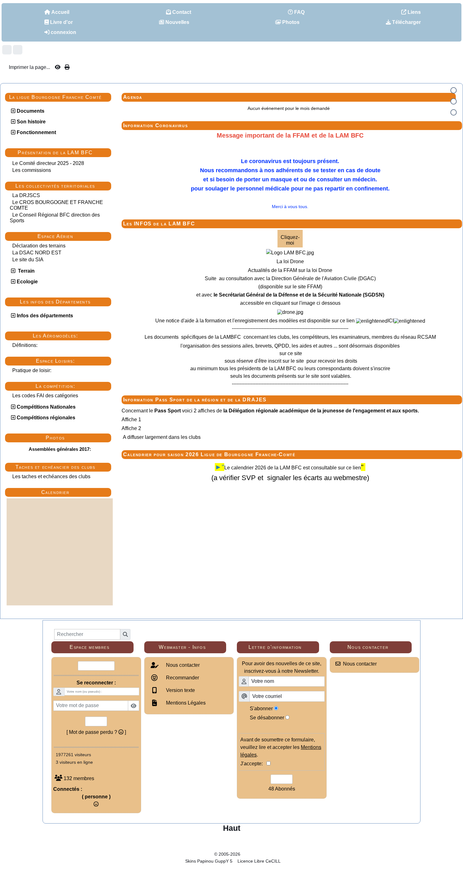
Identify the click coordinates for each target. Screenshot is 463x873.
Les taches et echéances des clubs (51, 476)
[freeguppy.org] (197, 854)
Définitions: (24, 345)
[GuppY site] (231, 848)
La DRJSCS (26, 195)
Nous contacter (182, 665)
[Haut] (453, 90)
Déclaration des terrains (39, 245)
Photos (77, 438)
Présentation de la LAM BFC (63, 153)
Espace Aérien (72, 236)
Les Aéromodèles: (70, 336)
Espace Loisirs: (72, 361)
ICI (390, 320)
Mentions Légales (185, 703)
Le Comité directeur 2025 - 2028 (48, 163)
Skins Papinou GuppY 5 (210, 861)
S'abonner (261, 708)
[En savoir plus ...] (262, 854)
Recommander (182, 677)
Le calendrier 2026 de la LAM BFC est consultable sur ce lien (292, 467)
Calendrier (74, 492)
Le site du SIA (27, 259)
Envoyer (96, 721)
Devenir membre (96, 666)
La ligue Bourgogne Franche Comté (58, 97)
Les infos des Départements (64, 302)
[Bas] (453, 112)
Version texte (180, 690)
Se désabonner (267, 717)
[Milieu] (453, 101)
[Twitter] (17, 49)
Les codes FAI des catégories (45, 395)
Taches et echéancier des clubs (61, 467)
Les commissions (31, 170)
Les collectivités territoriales (61, 186)
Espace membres (99, 647)
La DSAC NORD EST (36, 252)
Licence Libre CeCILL (258, 861)
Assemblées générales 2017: (60, 449)
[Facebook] (7, 49)
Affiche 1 (131, 419)
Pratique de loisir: (31, 370)
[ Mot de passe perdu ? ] (96, 732)
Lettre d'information (281, 647)
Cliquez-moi (290, 240)
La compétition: (72, 386)
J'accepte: (253, 763)
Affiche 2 (131, 428)
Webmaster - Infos (190, 647)
